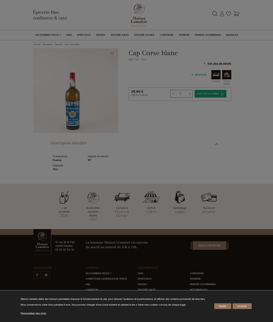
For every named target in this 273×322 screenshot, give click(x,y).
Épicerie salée (120, 34)
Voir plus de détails (219, 63)
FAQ (88, 284)
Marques (232, 34)
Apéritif (58, 44)
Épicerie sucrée (144, 34)
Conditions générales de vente (106, 278)
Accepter (242, 306)
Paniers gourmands (208, 34)
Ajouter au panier (208, 93)
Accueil (36, 44)
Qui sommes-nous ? (48, 34)
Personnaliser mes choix (33, 313)
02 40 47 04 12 (64, 249)
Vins (69, 34)
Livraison (92, 289)
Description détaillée (69, 143)
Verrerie (184, 34)
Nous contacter (210, 245)
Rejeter (223, 306)
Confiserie (166, 34)
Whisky (101, 34)
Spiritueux (84, 34)
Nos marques (199, 289)
